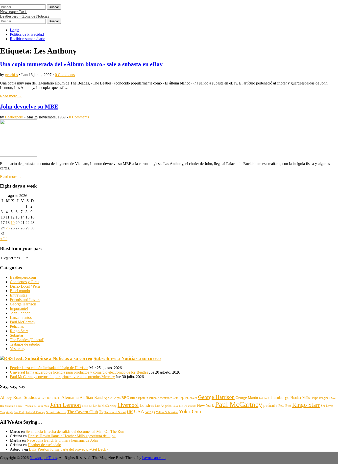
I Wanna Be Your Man (36, 405)
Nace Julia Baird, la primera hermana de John (62, 440)
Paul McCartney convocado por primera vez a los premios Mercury (62, 377)
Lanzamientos (21, 317)
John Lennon (20, 313)
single (9, 412)
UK (130, 411)
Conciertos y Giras (24, 282)
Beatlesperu (14, 117)
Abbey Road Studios (18, 397)
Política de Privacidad (27, 34)
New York (205, 405)
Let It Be (87, 405)
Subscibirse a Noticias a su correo (127, 358)
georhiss (11, 75)
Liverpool (128, 405)
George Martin (247, 397)
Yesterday (17, 349)
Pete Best (284, 406)
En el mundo (20, 291)
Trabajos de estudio (25, 344)
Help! (314, 398)
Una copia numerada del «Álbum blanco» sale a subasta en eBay (81, 64)
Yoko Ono (190, 411)
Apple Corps (112, 398)
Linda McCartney (105, 406)
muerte (192, 405)
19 (13, 222)
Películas (17, 326)
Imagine (323, 398)
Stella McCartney (35, 412)
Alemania (70, 397)
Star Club (19, 412)
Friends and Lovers (25, 300)
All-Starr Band (91, 397)
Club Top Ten (181, 398)
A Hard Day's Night (49, 397)
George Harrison (23, 304)
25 (8, 228)
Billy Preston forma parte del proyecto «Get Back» (68, 449)
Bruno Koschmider (160, 398)
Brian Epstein (139, 398)
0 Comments (65, 75)
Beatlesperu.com (23, 277)
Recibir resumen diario (27, 39)
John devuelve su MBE (29, 106)
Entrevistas (18, 295)
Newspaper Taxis (13, 12)
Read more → (11, 96)
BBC (125, 397)
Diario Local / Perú (25, 286)
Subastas (17, 335)
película (270, 405)
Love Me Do (179, 405)
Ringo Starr (19, 331)
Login (14, 30)
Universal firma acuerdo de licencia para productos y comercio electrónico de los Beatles (79, 372)
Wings (150, 412)
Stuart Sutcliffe (56, 412)
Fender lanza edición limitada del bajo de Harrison (49, 368)
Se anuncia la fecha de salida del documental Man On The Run (75, 431)
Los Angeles (163, 406)
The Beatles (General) (27, 340)
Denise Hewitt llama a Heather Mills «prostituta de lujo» (72, 436)
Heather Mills (300, 398)
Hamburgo (280, 397)
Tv (101, 412)
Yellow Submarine (167, 412)
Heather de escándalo (44, 445)
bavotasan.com (154, 458)
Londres (147, 405)
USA (139, 411)
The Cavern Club (82, 411)
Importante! (19, 308)
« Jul (3, 239)
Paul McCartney (22, 322)
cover (193, 398)
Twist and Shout (115, 412)
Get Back (264, 397)
